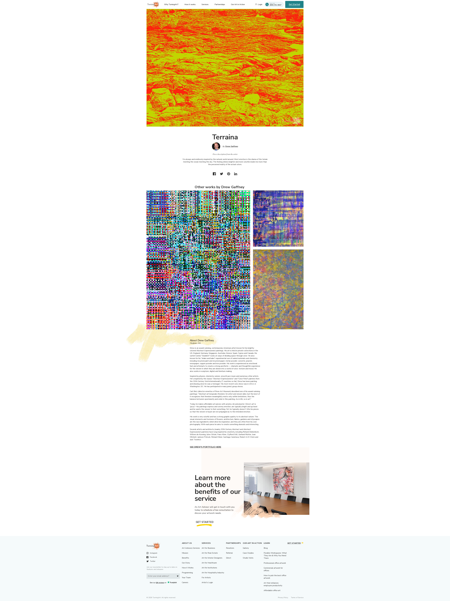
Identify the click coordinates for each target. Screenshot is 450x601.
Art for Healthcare (209, 563)
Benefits (185, 558)
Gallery (246, 548)
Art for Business (208, 548)
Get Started (294, 4)
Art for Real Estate (210, 553)
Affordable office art (272, 590)
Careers (185, 582)
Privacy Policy (283, 597)
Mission (185, 553)
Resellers (230, 548)
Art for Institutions (209, 567)
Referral (229, 553)
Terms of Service (297, 597)
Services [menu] (205, 4)
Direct (228, 558)
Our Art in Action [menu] (238, 4)
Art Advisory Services (191, 548)
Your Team (186, 577)
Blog (266, 548)
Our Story (186, 563)
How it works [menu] (190, 4)
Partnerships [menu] (220, 4)
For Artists (206, 577)
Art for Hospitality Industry (213, 572)
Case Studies (248, 553)
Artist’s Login (207, 582)
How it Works (187, 567)
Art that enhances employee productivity (273, 584)
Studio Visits (248, 558)
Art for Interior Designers (212, 558)
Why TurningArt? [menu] (171, 4)
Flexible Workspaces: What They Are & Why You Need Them (275, 555)
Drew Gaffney (231, 146)
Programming (187, 572)
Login (260, 4)
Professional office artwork (275, 563)
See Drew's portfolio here (205, 447)
